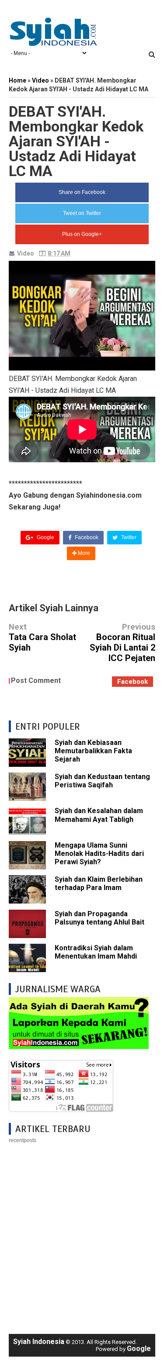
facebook (132, 682)
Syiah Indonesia (38, 1341)
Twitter (128, 537)
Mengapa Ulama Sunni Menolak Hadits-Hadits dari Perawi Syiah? (99, 853)
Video (25, 253)
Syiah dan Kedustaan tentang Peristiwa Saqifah (102, 780)
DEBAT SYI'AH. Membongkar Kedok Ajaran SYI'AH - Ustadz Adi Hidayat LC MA (76, 141)
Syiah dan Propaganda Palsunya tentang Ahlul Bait (99, 918)
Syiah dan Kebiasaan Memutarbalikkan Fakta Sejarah (93, 750)
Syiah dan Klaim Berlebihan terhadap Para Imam (99, 883)
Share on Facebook (82, 192)
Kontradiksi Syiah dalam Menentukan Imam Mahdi (96, 952)
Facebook (85, 537)
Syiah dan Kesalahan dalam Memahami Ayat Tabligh (99, 815)
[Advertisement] (82, 1234)
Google (44, 537)
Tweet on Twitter (82, 213)
